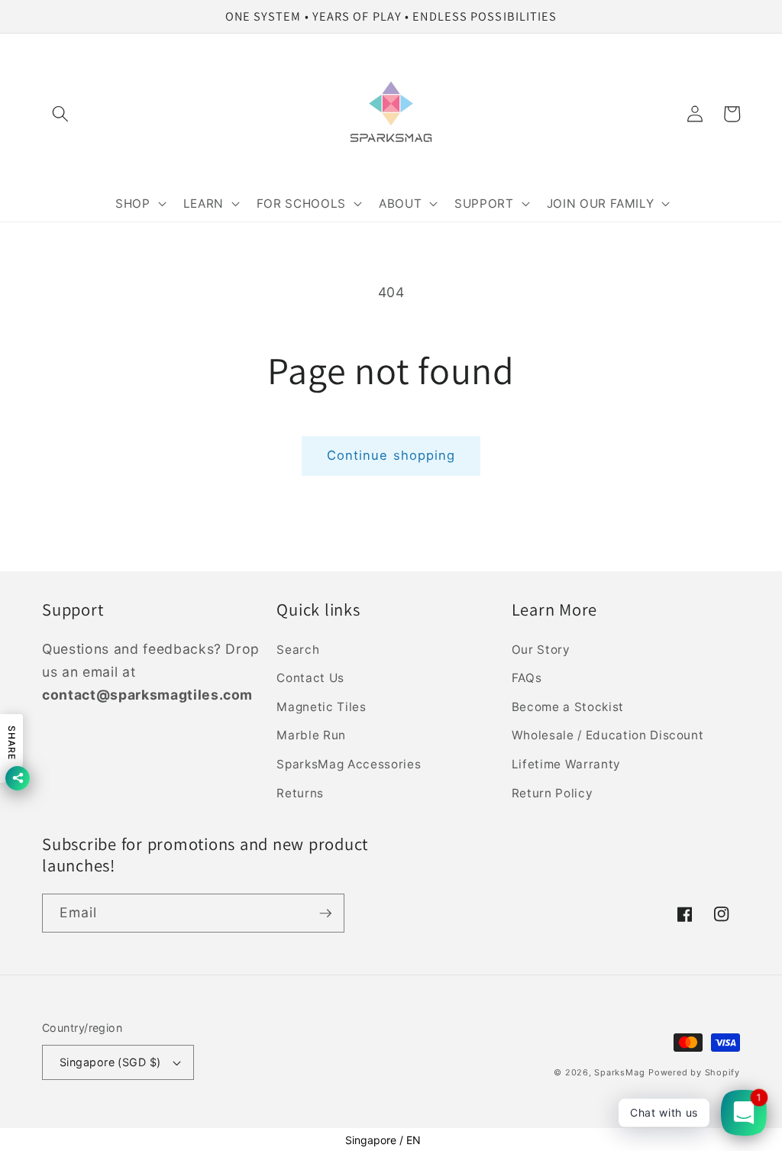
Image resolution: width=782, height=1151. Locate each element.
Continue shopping (391, 455)
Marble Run (311, 735)
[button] (60, 113)
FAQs (527, 678)
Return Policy (552, 793)
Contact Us (310, 678)
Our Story (541, 649)
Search (297, 649)
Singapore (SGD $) (110, 1062)
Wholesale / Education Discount (608, 735)
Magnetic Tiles (321, 707)
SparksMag (619, 1072)
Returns (300, 793)
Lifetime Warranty (566, 764)
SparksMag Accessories (348, 764)
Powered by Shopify (694, 1072)
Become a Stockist (568, 707)
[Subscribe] (325, 913)
